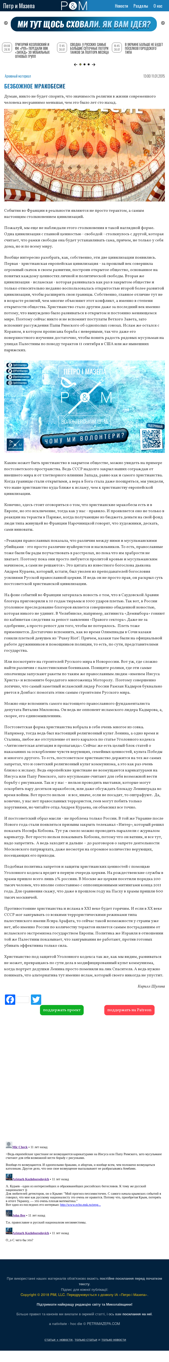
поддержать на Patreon (129, 1010)
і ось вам (129, 1313)
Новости (121, 6)
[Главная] (74, 5)
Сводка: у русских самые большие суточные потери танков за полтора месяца (89, 48)
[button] (75, 64)
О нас (158, 6)
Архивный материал (18, 76)
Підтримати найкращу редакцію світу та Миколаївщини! (85, 1304)
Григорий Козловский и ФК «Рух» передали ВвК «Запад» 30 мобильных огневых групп (32, 50)
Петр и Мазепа (19, 5)
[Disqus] (84, 1077)
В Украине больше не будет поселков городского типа (144, 48)
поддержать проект (62, 1010)
